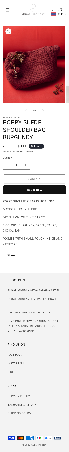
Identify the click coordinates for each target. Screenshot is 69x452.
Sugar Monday (39, 445)
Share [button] (11, 255)
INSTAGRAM (16, 363)
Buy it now (34, 190)
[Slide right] (43, 110)
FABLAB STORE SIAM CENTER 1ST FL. (32, 312)
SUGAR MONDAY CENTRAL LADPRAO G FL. (33, 301)
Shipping (7, 151)
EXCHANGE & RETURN (22, 404)
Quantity (7, 157)
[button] (7, 10)
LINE (11, 371)
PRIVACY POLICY (19, 396)
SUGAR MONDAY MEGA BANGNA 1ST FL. (34, 290)
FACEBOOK (15, 354)
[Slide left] (26, 110)
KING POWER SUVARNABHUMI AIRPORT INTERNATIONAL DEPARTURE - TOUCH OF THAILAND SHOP (34, 326)
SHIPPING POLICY (19, 413)
